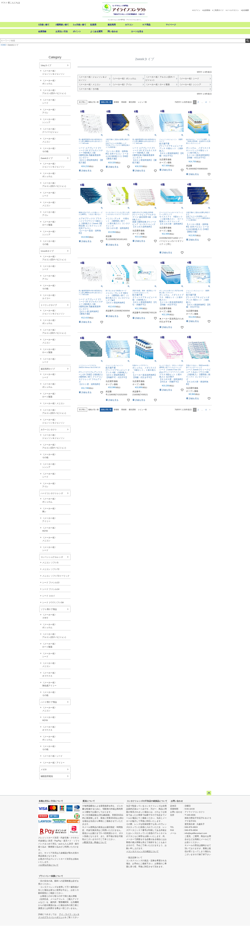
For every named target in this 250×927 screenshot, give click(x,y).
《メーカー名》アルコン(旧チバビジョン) (54, 91)
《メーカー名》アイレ (49, 111)
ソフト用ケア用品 (49, 609)
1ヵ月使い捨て (79, 24)
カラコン (129, 24)
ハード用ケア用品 (49, 702)
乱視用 (93, 24)
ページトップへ (209, 793)
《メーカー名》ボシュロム (49, 82)
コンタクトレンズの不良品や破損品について (147, 801)
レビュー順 (142, 102)
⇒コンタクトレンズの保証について (142, 851)
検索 (247, 41)
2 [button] (198, 102)
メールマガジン (233, 10)
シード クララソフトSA (53, 602)
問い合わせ (113, 31)
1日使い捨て (43, 24)
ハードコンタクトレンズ (52, 493)
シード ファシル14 (50, 589)
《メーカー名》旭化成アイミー (49, 684)
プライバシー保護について (51, 876)
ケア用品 (146, 24)
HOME (3, 45)
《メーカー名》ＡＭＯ (49, 616)
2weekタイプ (47, 158)
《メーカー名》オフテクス (49, 674)
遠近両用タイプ (48, 369)
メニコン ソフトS (50, 562)
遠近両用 (112, 24)
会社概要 (245, 10)
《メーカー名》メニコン (49, 140)
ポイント (77, 31)
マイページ (171, 24)
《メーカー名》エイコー (49, 296)
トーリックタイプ (49, 305)
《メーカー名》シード (49, 101)
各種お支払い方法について (51, 801)
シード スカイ (48, 596)
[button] (210, 102)
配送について (89, 801)
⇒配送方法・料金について (94, 842)
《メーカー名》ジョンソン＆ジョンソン (53, 72)
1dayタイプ (46, 65)
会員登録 (206, 10)
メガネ (44, 769)
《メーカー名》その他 (49, 150)
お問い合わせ (177, 801)
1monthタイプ (47, 251)
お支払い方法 (62, 31)
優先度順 (132, 102)
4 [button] (206, 102)
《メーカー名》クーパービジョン (50, 130)
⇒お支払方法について (48, 865)
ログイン (196, 10)
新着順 (116, 102)
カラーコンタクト (49, 429)
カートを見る (137, 31)
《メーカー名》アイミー (49, 519)
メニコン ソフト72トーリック (55, 576)
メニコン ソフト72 (50, 569)
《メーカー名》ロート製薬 (49, 223)
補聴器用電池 (47, 776)
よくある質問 (96, 31)
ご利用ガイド (218, 10)
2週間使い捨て (62, 24)
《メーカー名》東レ (49, 510)
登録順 (123, 102)
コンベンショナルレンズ (52, 557)
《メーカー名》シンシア (49, 120)
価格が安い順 (93, 102)
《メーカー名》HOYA (49, 529)
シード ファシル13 (50, 582)
